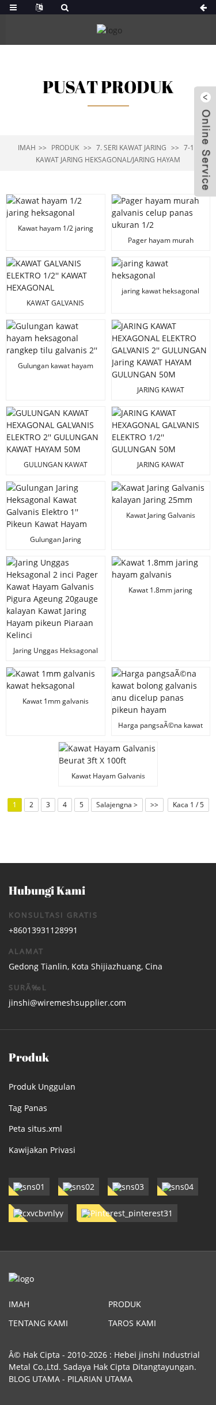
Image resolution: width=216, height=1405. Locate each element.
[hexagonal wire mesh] (161, 285)
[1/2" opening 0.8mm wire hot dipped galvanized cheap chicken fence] (161, 222)
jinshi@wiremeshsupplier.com (67, 1002)
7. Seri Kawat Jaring (131, 147)
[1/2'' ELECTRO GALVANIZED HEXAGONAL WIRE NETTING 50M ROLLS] (161, 441)
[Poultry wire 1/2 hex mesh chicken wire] (55, 222)
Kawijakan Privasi (42, 1149)
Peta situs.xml (35, 1128)
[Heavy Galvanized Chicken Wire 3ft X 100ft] (108, 764)
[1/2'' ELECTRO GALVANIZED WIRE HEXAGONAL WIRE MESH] (55, 285)
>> (154, 805)
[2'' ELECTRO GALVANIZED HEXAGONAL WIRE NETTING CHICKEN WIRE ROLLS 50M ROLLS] (55, 441)
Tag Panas (28, 1107)
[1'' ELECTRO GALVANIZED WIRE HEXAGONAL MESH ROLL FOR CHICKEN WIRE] (55, 515)
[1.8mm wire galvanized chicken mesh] (161, 608)
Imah (27, 147)
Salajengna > (117, 805)
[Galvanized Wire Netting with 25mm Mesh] (161, 515)
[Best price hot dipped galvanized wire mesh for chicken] (161, 701)
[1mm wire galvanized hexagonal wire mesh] (55, 701)
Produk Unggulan (42, 1086)
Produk (65, 147)
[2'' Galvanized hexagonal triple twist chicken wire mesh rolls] (55, 360)
